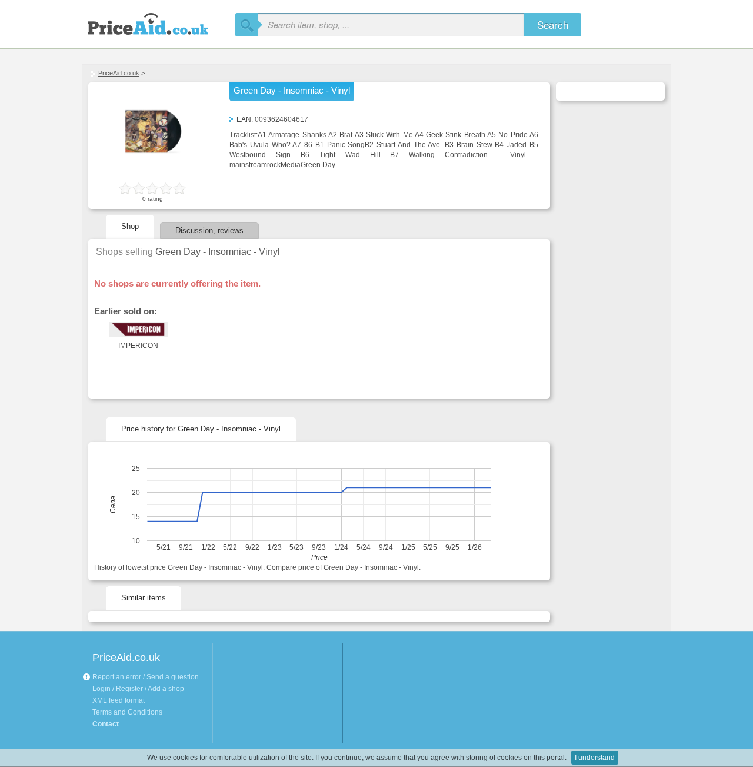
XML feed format (118, 700)
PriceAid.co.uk (118, 73)
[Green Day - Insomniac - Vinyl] (153, 174)
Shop (130, 226)
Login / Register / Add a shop (138, 689)
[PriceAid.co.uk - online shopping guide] (158, 22)
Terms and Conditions (127, 712)
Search (552, 24)
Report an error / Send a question (145, 677)
